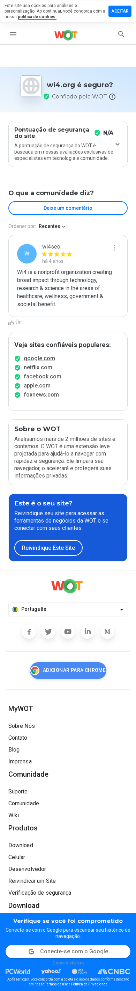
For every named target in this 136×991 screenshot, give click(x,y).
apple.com (37, 385)
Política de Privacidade (89, 984)
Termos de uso (56, 984)
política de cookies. (37, 16)
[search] (121, 34)
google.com (39, 358)
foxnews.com (41, 394)
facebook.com (42, 376)
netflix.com (38, 367)
